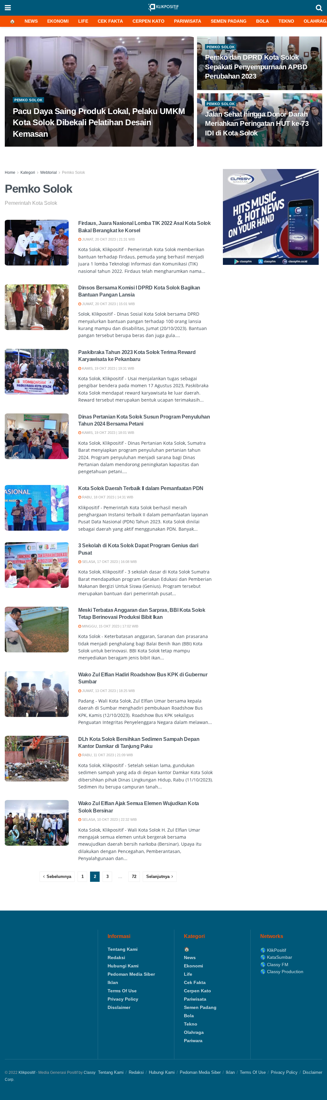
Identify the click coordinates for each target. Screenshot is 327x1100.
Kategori (27, 172)
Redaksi (116, 957)
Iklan (113, 982)
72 (134, 876)
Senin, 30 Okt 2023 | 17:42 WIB (42, 146)
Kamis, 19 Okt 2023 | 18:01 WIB (107, 433)
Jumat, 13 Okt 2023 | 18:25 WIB (108, 691)
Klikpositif (27, 1072)
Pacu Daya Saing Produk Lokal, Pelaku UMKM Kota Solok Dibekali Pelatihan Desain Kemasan (99, 122)
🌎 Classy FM (274, 964)
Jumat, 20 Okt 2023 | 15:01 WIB (108, 304)
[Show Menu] (8, 8)
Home (10, 172)
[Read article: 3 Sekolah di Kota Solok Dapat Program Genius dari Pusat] (37, 565)
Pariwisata (187, 21)
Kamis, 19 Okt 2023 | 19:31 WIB (107, 368)
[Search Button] (319, 8)
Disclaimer (119, 1007)
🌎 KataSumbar (276, 957)
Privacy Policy (123, 999)
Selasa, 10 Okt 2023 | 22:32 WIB (109, 819)
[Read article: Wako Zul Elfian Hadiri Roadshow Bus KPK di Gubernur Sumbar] (37, 694)
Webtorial (48, 172)
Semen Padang (229, 21)
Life (83, 21)
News (31, 21)
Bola (262, 21)
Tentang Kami (123, 949)
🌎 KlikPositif (273, 950)
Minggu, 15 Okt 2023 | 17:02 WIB (109, 626)
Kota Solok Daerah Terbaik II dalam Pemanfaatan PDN (140, 488)
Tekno (286, 21)
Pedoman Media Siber (131, 974)
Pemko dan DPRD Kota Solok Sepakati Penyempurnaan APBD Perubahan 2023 (256, 66)
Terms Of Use (122, 990)
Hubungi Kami (123, 965)
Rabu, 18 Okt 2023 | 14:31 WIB (107, 497)
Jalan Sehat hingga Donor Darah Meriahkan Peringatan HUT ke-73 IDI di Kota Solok (256, 123)
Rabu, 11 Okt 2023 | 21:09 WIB (107, 755)
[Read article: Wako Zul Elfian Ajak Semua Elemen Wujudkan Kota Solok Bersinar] (37, 823)
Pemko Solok (28, 100)
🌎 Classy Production (281, 971)
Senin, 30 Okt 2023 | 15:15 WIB (234, 89)
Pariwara (193, 1040)
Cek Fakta (110, 21)
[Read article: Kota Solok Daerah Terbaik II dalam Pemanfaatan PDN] (37, 508)
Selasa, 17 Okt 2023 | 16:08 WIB (109, 562)
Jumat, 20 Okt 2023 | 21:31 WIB (108, 239)
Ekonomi (58, 21)
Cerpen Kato (148, 21)
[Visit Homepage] (163, 8)
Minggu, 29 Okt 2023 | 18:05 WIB (236, 146)
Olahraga (194, 1032)
